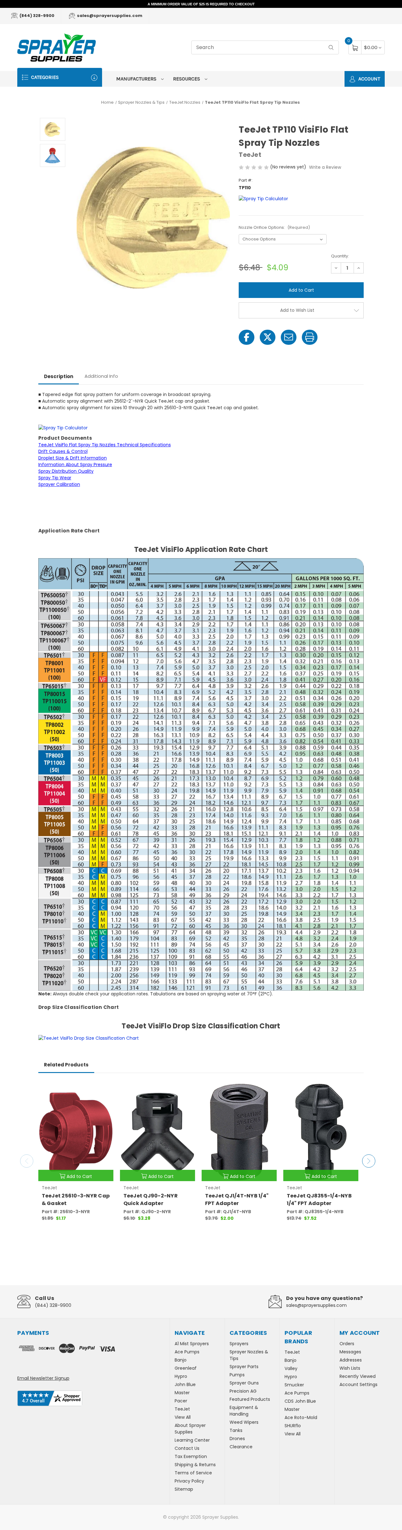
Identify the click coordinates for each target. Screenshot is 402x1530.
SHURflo (293, 1426)
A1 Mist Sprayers (192, 1343)
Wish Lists (350, 1368)
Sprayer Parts (244, 1366)
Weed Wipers (244, 1422)
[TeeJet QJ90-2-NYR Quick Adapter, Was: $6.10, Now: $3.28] (157, 1132)
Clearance (241, 1447)
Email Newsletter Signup (43, 1378)
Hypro (181, 1376)
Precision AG (243, 1391)
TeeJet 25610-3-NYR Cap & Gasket (76, 1199)
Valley (291, 1368)
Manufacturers (137, 79)
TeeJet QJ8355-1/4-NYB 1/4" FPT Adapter (319, 1199)
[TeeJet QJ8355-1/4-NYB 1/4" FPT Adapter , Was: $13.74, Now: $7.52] (320, 1132)
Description (58, 376)
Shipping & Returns (195, 1464)
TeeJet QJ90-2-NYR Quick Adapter (150, 1199)
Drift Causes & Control (63, 451)
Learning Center (192, 1440)
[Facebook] (246, 337)
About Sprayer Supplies (190, 1428)
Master (182, 1393)
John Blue (185, 1384)
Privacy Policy (189, 1481)
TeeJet (182, 1409)
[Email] (288, 337)
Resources (187, 79)
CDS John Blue (300, 1401)
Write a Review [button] (325, 167)
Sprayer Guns (244, 1383)
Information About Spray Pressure (75, 464)
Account (368, 79)
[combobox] (265, 48)
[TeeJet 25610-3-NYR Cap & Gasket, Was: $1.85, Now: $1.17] (75, 1132)
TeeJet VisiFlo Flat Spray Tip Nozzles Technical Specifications (104, 445)
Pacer (181, 1401)
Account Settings (359, 1384)
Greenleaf (186, 1368)
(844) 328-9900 (36, 16)
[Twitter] (267, 337)
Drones (237, 1438)
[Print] (310, 337)
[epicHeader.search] (331, 48)
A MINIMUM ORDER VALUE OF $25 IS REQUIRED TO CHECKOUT (201, 4)
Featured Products (250, 1399)
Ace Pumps (187, 1352)
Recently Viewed (358, 1376)
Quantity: (340, 256)
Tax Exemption (191, 1456)
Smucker (294, 1385)
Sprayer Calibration (59, 484)
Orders (347, 1343)
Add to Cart (79, 1176)
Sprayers (239, 1343)
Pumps (237, 1375)
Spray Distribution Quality (66, 471)
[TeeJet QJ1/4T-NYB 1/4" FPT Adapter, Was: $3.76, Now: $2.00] (239, 1132)
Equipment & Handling (244, 1410)
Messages (350, 1352)
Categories (44, 77)
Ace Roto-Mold (301, 1417)
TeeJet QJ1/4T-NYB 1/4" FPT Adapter (237, 1199)
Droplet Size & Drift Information (72, 458)
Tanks (236, 1430)
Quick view (104, 1089)
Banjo (181, 1360)
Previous (26, 1161)
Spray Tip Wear (54, 478)
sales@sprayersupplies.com (109, 16)
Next (368, 1161)
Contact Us (187, 1448)
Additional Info (101, 376)
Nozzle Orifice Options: (274, 227)
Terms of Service (193, 1473)
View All (183, 1417)
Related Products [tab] (66, 1064)
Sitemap (184, 1489)
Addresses (351, 1360)
